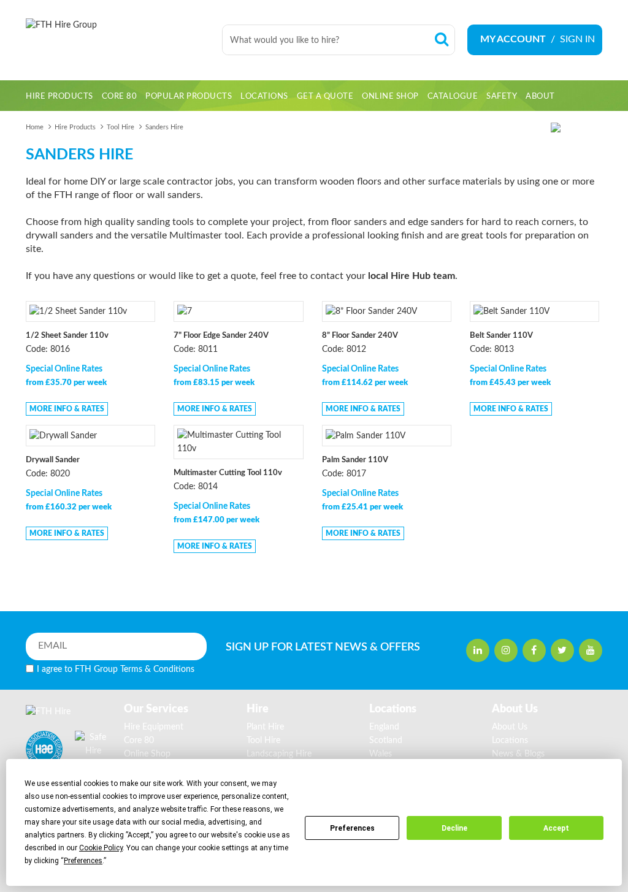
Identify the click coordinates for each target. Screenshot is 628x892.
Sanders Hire (164, 127)
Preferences (352, 828)
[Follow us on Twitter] (562, 650)
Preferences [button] (83, 860)
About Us (509, 727)
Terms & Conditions (157, 669)
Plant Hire (265, 727)
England (384, 727)
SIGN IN (577, 39)
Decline (454, 828)
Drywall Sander (53, 460)
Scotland (385, 740)
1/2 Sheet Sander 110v (67, 336)
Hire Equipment (153, 727)
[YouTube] (590, 650)
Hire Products (75, 127)
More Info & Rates (66, 409)
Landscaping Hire (279, 754)
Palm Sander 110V (355, 460)
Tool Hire (120, 127)
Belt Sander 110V (501, 336)
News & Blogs (518, 754)
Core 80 (139, 740)
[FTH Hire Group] (118, 40)
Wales (380, 754)
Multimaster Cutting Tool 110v (228, 473)
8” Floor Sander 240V (360, 336)
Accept (556, 828)
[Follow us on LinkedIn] (477, 650)
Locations (510, 740)
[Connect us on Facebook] (534, 650)
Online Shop (147, 754)
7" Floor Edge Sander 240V (221, 336)
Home (35, 127)
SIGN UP (313, 647)
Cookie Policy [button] (101, 848)
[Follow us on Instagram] (506, 650)
